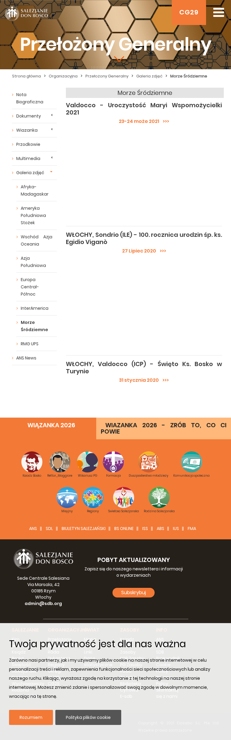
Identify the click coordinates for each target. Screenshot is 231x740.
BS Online (124, 528)
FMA (192, 528)
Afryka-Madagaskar (34, 190)
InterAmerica (34, 308)
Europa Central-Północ (30, 287)
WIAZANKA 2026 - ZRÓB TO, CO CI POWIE (163, 428)
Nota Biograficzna (29, 98)
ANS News (26, 358)
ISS (145, 528)
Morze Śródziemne (34, 326)
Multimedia (28, 158)
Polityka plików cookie (88, 717)
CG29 (189, 12)
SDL (49, 528)
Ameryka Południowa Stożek (33, 215)
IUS (176, 528)
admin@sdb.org (43, 603)
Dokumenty (28, 116)
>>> (164, 121)
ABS (160, 528)
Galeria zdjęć (30, 173)
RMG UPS (29, 344)
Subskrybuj (133, 592)
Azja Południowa (33, 261)
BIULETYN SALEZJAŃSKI (84, 528)
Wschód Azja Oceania (36, 240)
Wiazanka (27, 130)
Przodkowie (28, 144)
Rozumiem (31, 717)
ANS (33, 528)
